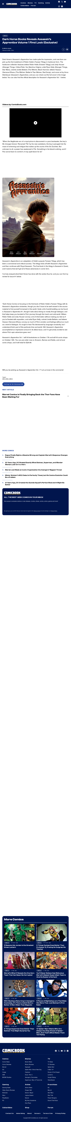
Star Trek (50, 1095)
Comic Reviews (6, 1064)
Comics (23, 3)
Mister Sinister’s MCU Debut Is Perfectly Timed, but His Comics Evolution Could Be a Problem (36, 476)
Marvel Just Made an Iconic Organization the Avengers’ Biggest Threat (33, 470)
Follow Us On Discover (13, 384)
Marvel (4, 1067)
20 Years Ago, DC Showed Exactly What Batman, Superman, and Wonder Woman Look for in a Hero (34, 464)
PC (3, 1100)
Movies (30, 3)
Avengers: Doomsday (31, 1077)
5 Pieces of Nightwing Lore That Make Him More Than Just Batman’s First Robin (51, 1003)
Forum (33, 5)
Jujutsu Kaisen (29, 1095)
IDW (3, 1075)
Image (4, 1072)
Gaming (41, 3)
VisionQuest (51, 1080)
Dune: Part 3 (28, 1075)
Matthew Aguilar (7, 48)
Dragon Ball (28, 1090)
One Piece (28, 1103)
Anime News (28, 1087)
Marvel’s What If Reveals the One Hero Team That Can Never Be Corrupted (19, 974)
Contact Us (10, 1113)
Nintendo (5, 1093)
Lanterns (50, 1075)
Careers (37, 1113)
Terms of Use (37, 511)
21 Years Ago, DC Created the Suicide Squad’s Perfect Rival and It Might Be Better (34, 484)
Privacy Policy (54, 511)
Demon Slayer (29, 1093)
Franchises (52, 1085)
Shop (27, 1108)
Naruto (27, 1098)
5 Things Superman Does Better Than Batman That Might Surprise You (19, 1030)
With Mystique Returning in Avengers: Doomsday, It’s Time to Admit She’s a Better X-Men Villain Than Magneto (19, 1003)
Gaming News (6, 1087)
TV (35, 3)
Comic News (6, 1062)
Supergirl (27, 1067)
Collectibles (25, 5)
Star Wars (50, 1093)
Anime (47, 3)
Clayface (27, 1072)
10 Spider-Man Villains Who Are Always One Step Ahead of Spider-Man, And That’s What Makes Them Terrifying (50, 1032)
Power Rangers (52, 1098)
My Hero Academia (30, 1100)
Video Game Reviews (8, 1090)
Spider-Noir (51, 1067)
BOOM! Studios (6, 1077)
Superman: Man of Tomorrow (33, 1080)
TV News (50, 1062)
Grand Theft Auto (53, 1100)
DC (3, 1069)
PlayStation (5, 1098)
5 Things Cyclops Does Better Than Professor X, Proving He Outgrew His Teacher (51, 947)
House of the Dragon (54, 1072)
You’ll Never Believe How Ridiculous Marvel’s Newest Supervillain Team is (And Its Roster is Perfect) (51, 975)
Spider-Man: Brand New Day (33, 1069)
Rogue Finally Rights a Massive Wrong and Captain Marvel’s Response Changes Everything (36, 456)
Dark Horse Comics (7, 379)
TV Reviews (51, 1064)
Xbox (3, 1095)
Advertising (20, 1113)
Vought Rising (52, 1077)
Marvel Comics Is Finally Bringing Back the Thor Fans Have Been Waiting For (31, 395)
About (29, 1113)
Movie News (28, 1062)
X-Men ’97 (51, 1069)
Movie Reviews (29, 1064)
